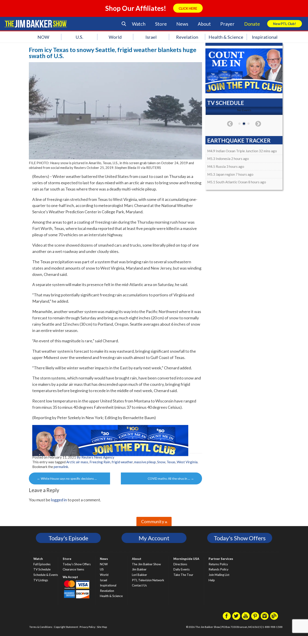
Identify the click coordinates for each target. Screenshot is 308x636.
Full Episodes (42, 564)
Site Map (102, 626)
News (182, 24)
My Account (154, 538)
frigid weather (122, 462)
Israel (151, 37)
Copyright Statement (66, 626)
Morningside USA (186, 559)
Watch (138, 24)
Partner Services (221, 559)
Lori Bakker (139, 575)
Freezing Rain (100, 462)
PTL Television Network (148, 580)
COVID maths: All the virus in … (171, 478)
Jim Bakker (36, 23)
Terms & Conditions (40, 626)
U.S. (79, 37)
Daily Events (181, 569)
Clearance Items (73, 569)
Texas (171, 462)
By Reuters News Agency (95, 457)
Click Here (188, 8)
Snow (161, 462)
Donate (252, 24)
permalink (61, 467)
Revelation (187, 37)
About (204, 24)
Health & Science (226, 37)
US (102, 569)
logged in (59, 499)
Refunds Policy (218, 569)
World (115, 37)
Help (212, 580)
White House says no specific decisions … (67, 478)
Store (161, 24)
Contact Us (139, 585)
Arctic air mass (77, 462)
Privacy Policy (87, 626)
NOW (43, 37)
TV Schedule (42, 569)
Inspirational (265, 37)
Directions (180, 564)
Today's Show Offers (240, 538)
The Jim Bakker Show (146, 564)
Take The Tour (183, 575)
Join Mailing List (219, 575)
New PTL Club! (284, 24)
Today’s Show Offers (77, 564)
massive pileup (145, 462)
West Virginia (187, 462)
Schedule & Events (45, 575)
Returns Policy (218, 564)
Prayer (227, 24)
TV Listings (40, 580)
